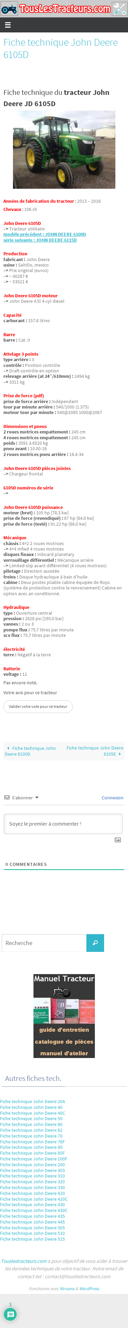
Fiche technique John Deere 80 (31, 1147)
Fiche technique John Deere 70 (31, 1136)
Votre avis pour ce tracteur (30, 693)
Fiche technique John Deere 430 (32, 1204)
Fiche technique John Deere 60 (31, 1124)
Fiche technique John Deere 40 (31, 1107)
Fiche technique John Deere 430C (34, 1210)
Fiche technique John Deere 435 (32, 1216)
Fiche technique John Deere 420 (32, 1193)
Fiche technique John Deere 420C (34, 1199)
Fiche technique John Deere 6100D (30, 751)
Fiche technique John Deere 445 (32, 1222)
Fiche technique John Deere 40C (32, 1113)
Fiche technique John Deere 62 (31, 1130)
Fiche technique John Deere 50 (31, 1118)
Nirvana (67, 1288)
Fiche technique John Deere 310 (32, 1176)
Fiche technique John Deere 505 (32, 1228)
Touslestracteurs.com (23, 1261)
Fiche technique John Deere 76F (32, 1142)
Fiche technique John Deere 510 (32, 1233)
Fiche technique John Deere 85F (32, 1153)
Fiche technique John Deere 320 (32, 1182)
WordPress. (89, 1288)
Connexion (112, 798)
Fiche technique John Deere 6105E (95, 751)
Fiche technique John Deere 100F (33, 1159)
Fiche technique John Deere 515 (32, 1239)
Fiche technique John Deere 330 (32, 1187)
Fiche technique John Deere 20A (32, 1101)
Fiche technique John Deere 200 (32, 1164)
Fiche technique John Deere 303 (32, 1170)
